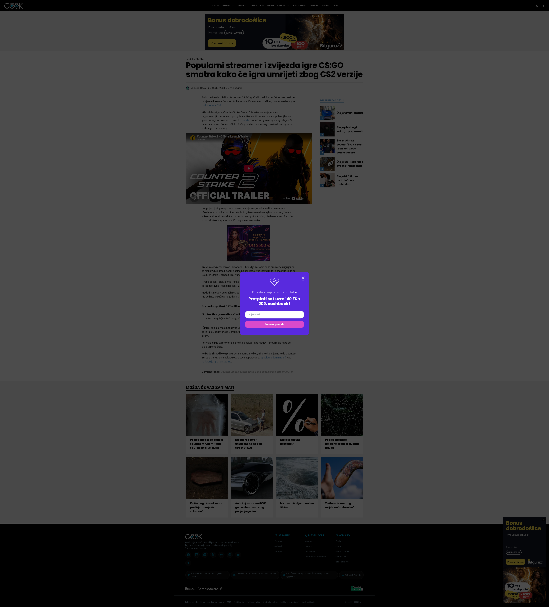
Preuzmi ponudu (275, 324)
